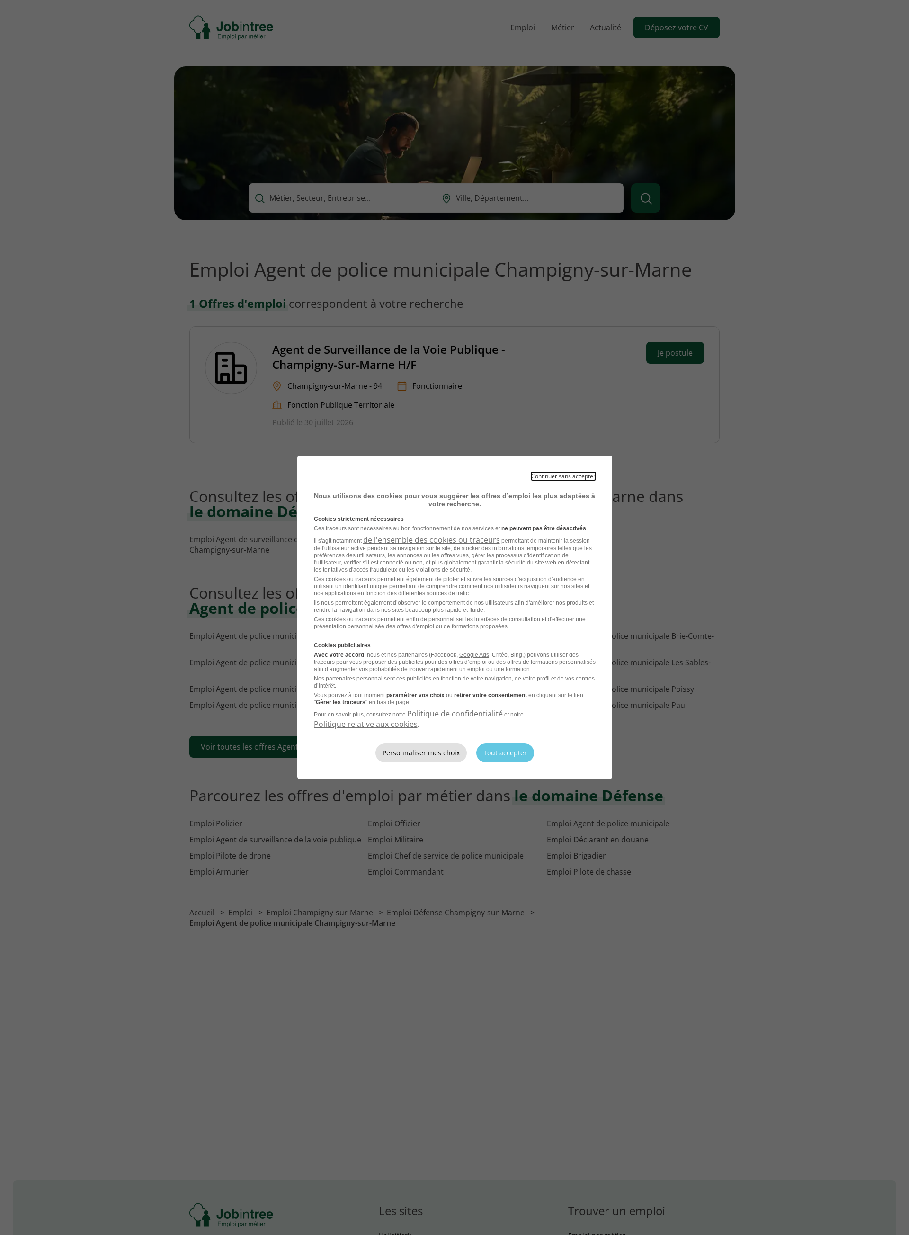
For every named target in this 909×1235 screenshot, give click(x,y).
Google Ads (474, 655)
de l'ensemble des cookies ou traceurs (431, 540)
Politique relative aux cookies (366, 724)
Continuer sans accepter (563, 476)
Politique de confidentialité (455, 713)
